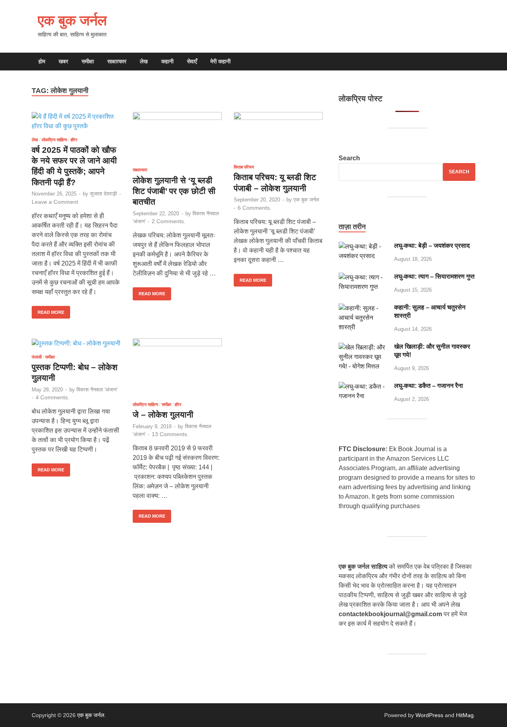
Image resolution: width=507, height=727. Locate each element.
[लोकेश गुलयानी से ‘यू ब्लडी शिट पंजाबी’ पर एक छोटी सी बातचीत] (177, 136)
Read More (48, 310)
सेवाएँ (192, 61)
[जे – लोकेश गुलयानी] (177, 367)
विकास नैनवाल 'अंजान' (96, 390)
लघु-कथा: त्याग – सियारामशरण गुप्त (434, 276)
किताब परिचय (244, 167)
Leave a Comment (55, 202)
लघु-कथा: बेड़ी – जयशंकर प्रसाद (432, 245)
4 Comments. (52, 397)
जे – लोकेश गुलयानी (163, 414)
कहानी (167, 61)
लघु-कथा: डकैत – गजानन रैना (428, 385)
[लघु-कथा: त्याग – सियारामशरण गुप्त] (363, 277)
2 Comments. (168, 221)
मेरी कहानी (220, 61)
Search (349, 158)
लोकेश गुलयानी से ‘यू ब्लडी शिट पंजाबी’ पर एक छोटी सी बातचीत (174, 191)
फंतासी (37, 357)
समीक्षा (88, 61)
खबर (63, 61)
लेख (144, 61)
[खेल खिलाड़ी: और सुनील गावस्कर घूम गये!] (363, 347)
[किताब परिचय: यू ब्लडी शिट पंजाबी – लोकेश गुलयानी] (278, 135)
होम (41, 61)
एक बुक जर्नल (72, 20)
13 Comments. (170, 434)
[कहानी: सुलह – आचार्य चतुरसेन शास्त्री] (363, 308)
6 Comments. (254, 208)
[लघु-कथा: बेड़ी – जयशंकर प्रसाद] (363, 246)
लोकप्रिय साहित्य (54, 139)
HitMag (465, 715)
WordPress (429, 715)
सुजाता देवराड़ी (103, 194)
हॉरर (74, 139)
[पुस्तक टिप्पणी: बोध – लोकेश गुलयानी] (76, 343)
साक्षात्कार (116, 61)
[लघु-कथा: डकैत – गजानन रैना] (363, 386)
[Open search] (471, 62)
